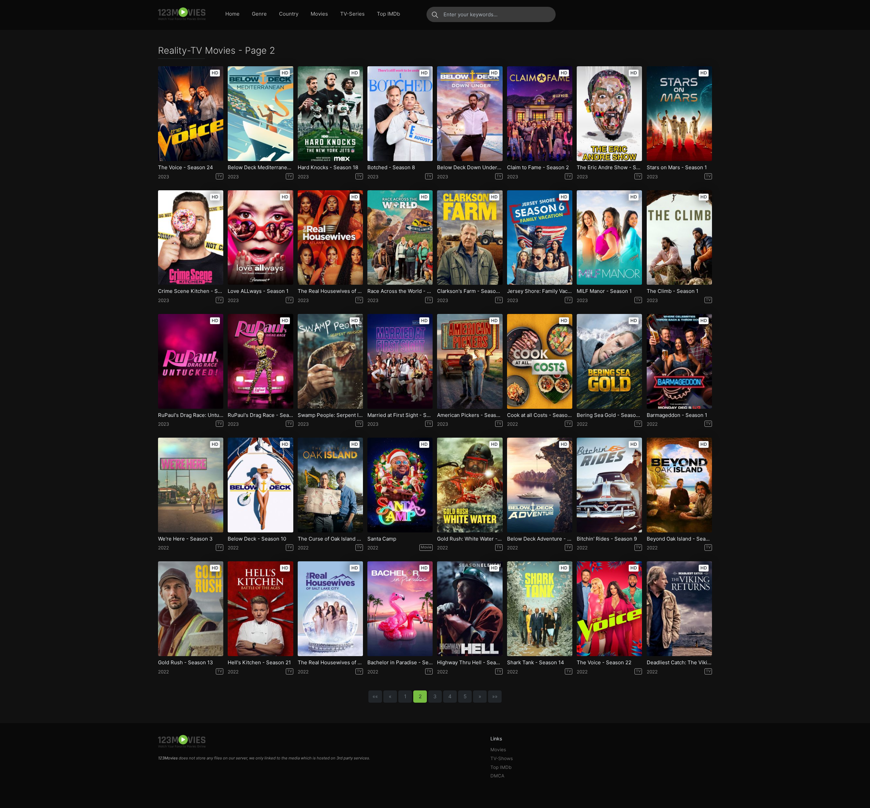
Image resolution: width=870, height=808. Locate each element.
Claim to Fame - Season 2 (538, 167)
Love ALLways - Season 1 (258, 291)
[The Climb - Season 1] (679, 237)
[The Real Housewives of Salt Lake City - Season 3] (330, 608)
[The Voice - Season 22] (609, 608)
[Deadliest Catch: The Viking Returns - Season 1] (679, 608)
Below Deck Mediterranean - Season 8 (260, 167)
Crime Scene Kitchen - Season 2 (190, 291)
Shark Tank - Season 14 (535, 663)
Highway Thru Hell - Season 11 (469, 663)
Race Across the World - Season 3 (400, 291)
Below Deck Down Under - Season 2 (469, 167)
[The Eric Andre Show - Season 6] (609, 113)
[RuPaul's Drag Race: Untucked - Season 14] (190, 361)
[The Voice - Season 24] (190, 113)
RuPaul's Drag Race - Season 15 (260, 415)
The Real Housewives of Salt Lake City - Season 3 (330, 663)
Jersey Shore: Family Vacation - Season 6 (539, 291)
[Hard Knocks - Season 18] (330, 113)
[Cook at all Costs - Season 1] (539, 361)
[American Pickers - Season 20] (469, 361)
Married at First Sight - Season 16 (400, 415)
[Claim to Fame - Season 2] (539, 113)
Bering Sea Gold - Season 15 (609, 415)
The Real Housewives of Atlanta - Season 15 (330, 291)
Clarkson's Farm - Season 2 (469, 291)
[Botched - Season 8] (400, 113)
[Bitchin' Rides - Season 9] (609, 485)
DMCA (497, 775)
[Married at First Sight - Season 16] (400, 361)
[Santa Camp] (400, 485)
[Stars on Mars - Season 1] (679, 113)
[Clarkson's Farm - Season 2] (469, 237)
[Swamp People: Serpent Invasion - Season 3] (330, 361)
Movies (319, 14)
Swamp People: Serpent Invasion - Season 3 (330, 415)
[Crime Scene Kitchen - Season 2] (190, 237)
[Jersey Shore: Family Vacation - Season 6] (539, 237)
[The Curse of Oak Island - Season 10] (330, 485)
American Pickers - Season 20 (469, 415)
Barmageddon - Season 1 (677, 415)
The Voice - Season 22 (604, 663)
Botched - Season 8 (391, 167)
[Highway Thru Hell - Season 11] (469, 608)
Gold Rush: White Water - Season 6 (469, 539)
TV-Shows (501, 758)
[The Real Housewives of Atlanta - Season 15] (330, 237)
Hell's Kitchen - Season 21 (259, 663)
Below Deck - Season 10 (257, 539)
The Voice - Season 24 (185, 167)
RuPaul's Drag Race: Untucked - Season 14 (190, 415)
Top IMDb (388, 14)
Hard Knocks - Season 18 (328, 167)
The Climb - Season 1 (672, 291)
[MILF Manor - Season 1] (609, 237)
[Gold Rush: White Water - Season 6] (469, 485)
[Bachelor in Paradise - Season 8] (400, 608)
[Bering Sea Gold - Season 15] (609, 361)
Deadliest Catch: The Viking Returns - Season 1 (679, 663)
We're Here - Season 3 (185, 539)
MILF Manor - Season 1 (604, 291)
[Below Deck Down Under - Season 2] (469, 113)
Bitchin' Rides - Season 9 (607, 539)
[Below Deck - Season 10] (260, 485)
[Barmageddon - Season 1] (679, 361)
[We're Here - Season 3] (190, 485)
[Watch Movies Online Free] (182, 14)
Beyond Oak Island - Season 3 (679, 539)
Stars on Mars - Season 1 (677, 167)
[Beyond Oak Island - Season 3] (679, 485)
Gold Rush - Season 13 (185, 663)
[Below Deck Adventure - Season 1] (539, 485)
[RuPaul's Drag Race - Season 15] (260, 361)
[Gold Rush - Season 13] (190, 608)
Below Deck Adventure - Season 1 (539, 539)
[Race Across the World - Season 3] (400, 237)
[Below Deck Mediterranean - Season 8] (260, 113)
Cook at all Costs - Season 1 (539, 415)
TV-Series (352, 14)
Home (232, 14)
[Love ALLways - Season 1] (260, 237)
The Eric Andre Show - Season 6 (609, 167)
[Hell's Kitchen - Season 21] (260, 608)
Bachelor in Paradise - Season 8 (400, 663)
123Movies (168, 758)
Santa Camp (381, 539)
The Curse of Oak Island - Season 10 (330, 539)
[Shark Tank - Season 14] (539, 608)
